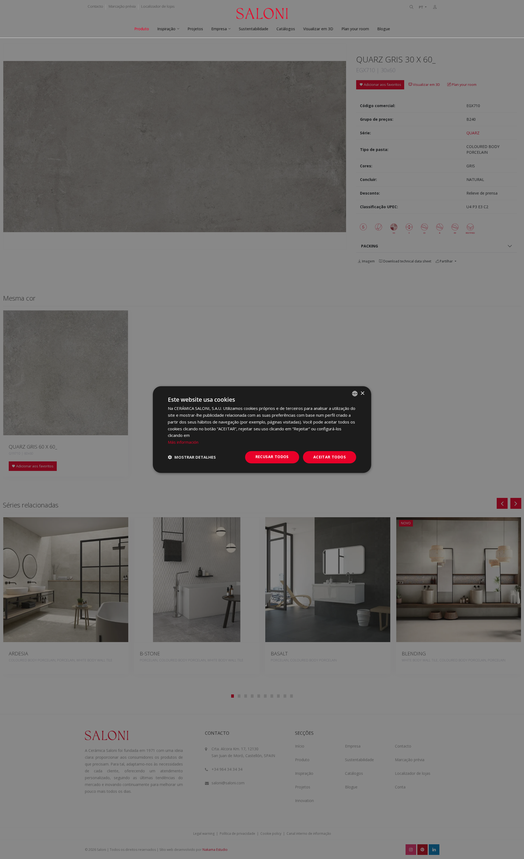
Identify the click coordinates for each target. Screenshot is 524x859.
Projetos (195, 28)
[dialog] (262, 429)
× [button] (362, 393)
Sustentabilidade (253, 28)
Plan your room (355, 28)
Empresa (219, 28)
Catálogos (285, 28)
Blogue (383, 28)
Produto (141, 28)
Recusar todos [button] (272, 456)
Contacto (95, 6)
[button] (192, 457)
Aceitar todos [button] (329, 456)
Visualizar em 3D (318, 28)
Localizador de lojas (157, 6)
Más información (183, 442)
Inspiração (166, 28)
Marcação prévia (122, 6)
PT (421, 7)
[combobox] (355, 393)
